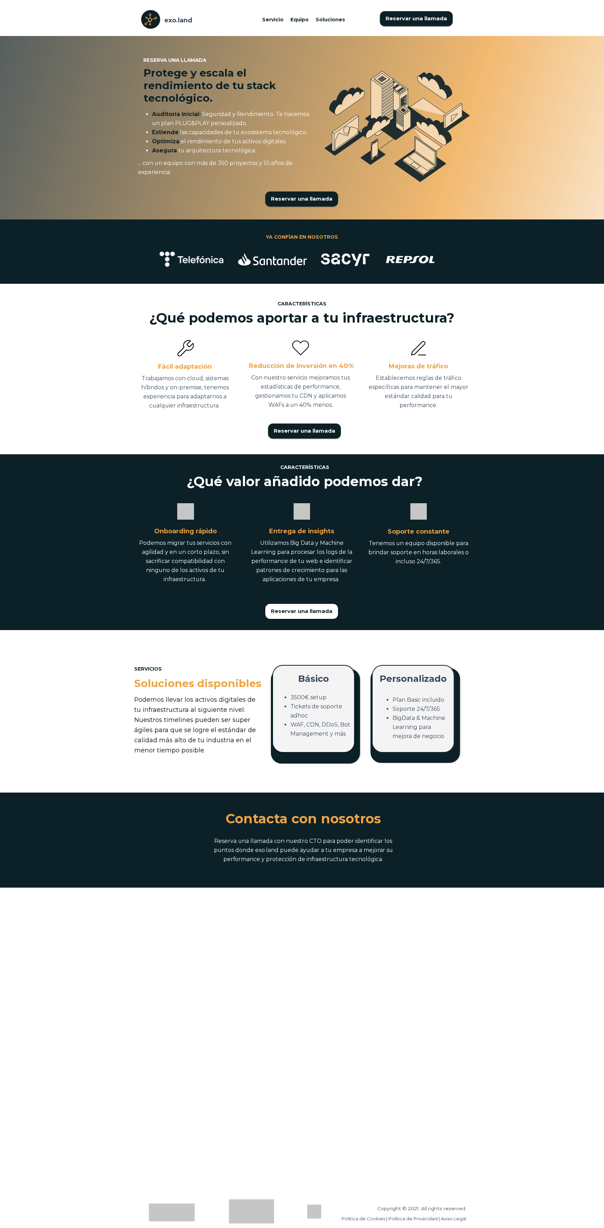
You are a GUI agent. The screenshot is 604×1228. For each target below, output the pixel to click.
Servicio (273, 19)
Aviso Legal (453, 1218)
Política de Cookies (363, 1218)
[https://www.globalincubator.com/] (172, 1212)
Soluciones (330, 19)
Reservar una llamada (416, 18)
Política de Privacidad (413, 1218)
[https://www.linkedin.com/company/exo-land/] (314, 1212)
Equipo (299, 19)
